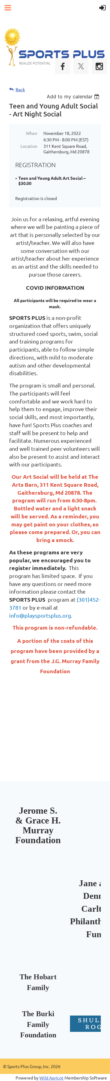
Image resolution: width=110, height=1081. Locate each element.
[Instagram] (99, 66)
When (31, 133)
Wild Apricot (51, 1077)
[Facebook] (62, 66)
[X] (81, 66)
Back (20, 89)
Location (28, 146)
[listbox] (74, 96)
